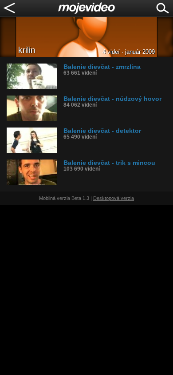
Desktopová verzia (113, 198)
